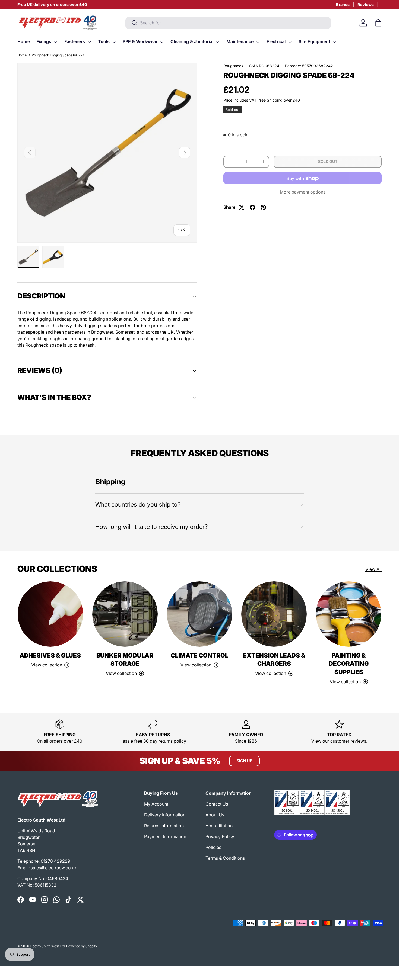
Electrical (276, 41)
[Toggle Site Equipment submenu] (334, 41)
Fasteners (74, 41)
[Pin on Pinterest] (263, 207)
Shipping (275, 100)
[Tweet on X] (241, 207)
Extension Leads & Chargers (274, 659)
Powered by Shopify (81, 946)
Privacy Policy (219, 836)
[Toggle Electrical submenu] (290, 41)
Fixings (43, 41)
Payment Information (165, 836)
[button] (378, 23)
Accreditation (219, 825)
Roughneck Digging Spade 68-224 (58, 55)
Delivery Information (164, 814)
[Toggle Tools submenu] (114, 41)
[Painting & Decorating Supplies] (348, 614)
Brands (343, 4)
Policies (213, 847)
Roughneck (233, 65)
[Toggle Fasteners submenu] (89, 41)
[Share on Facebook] (252, 207)
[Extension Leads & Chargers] (274, 614)
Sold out (327, 161)
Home (23, 41)
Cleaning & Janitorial (191, 41)
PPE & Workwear (140, 41)
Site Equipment (314, 41)
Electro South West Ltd (47, 946)
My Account (156, 804)
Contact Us (216, 804)
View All (373, 569)
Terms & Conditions (225, 858)
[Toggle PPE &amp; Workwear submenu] (162, 41)
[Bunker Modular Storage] (125, 614)
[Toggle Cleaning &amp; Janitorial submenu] (217, 41)
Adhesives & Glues (50, 655)
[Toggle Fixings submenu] (55, 41)
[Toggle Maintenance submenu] (258, 41)
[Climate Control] (199, 614)
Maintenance (240, 41)
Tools (104, 41)
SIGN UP (244, 760)
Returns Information (164, 825)
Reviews (365, 4)
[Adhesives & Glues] (50, 614)
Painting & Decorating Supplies (349, 663)
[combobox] (228, 23)
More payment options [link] (302, 192)
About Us (214, 814)
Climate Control (199, 655)
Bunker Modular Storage (124, 659)
